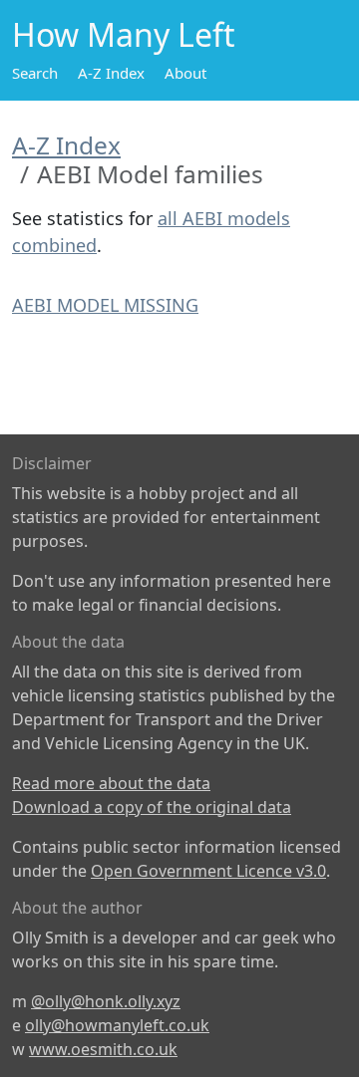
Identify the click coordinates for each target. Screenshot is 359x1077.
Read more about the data (111, 783)
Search (35, 73)
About (185, 73)
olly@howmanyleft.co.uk (117, 1025)
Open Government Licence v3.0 (208, 871)
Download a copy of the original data (151, 807)
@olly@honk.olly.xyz (105, 1001)
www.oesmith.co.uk (103, 1049)
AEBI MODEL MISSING (105, 305)
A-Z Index (111, 73)
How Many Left (123, 34)
